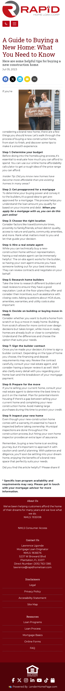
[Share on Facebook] (5, 79)
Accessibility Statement (32, 598)
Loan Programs (32, 622)
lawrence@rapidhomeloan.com (32, 567)
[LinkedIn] (32, 680)
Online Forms (32, 641)
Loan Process (33, 628)
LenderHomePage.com (43, 686)
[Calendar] (53, 680)
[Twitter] (19, 680)
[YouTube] (39, 680)
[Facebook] (13, 680)
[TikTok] (46, 680)
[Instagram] (26, 680)
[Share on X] (13, 79)
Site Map (32, 604)
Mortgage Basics (32, 635)
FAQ (32, 648)
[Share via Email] (27, 79)
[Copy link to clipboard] (34, 79)
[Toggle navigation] (14, 24)
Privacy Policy (32, 591)
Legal (32, 585)
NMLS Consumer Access (32, 528)
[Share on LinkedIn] (20, 79)
